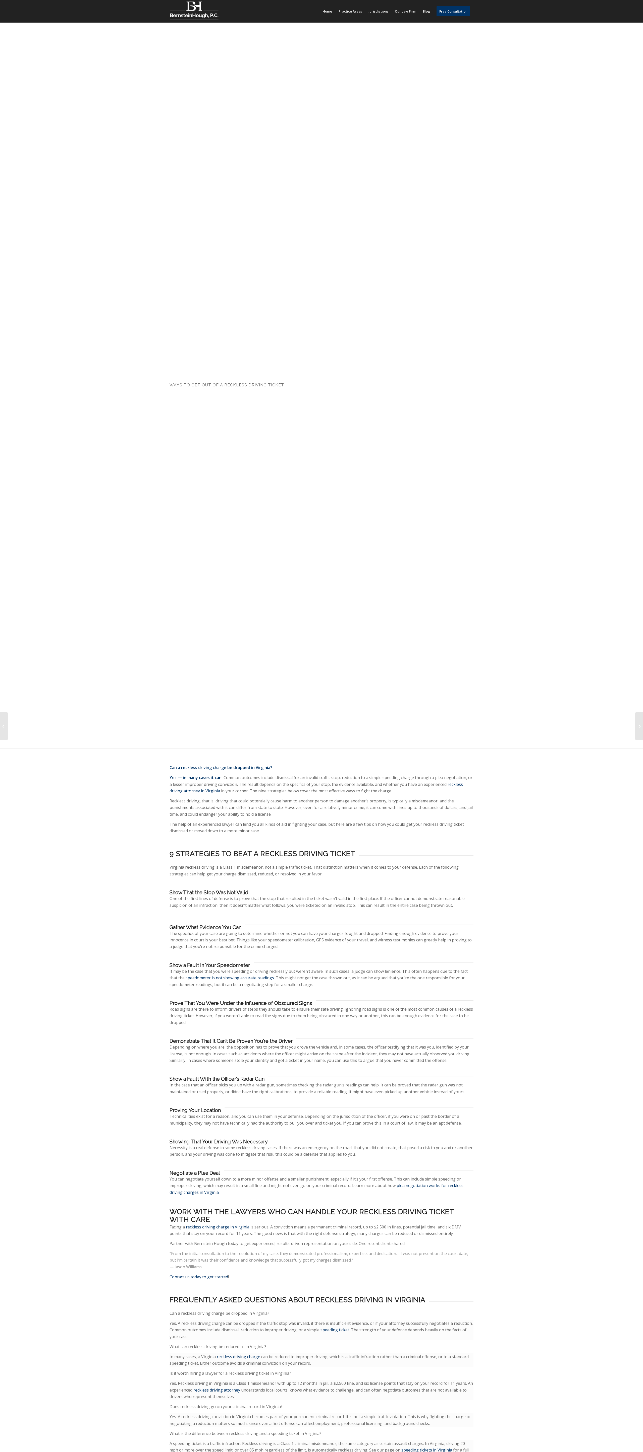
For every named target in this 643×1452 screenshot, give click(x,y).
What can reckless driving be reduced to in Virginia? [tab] (218, 1346)
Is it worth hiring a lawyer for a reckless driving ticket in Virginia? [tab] (230, 1373)
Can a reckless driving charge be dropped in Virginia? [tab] (219, 1313)
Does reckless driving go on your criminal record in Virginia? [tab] (226, 1406)
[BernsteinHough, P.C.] (194, 11)
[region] (321, 1330)
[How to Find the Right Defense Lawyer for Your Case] (4, 726)
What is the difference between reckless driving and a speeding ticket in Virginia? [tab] (245, 1433)
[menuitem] (327, 11)
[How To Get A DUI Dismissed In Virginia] (639, 726)
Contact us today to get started (199, 1277)
